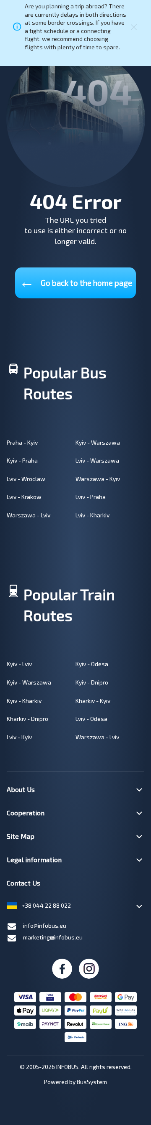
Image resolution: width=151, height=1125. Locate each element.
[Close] (134, 26)
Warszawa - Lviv (28, 515)
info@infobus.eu (44, 925)
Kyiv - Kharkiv (24, 700)
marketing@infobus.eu (53, 937)
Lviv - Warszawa (97, 460)
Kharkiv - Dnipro (27, 718)
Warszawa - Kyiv (98, 478)
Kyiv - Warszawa (98, 442)
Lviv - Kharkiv (92, 515)
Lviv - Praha (91, 496)
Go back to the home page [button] (75, 281)
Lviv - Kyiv (19, 737)
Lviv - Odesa (91, 718)
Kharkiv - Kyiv (93, 700)
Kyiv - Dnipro (92, 682)
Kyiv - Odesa (92, 663)
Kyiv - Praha (22, 460)
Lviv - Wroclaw (26, 478)
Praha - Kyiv (22, 442)
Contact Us (23, 883)
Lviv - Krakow (24, 496)
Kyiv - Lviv (19, 663)
